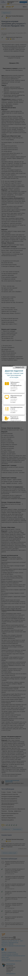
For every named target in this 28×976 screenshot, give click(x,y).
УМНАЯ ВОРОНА (10, 964)
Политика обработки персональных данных (13, 955)
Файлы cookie (5, 957)
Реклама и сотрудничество (8, 952)
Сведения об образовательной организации (13, 946)
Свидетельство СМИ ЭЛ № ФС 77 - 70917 (12, 941)
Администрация (5, 959)
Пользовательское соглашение (9, 954)
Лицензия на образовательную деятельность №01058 (9, 943)
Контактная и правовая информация (11, 960)
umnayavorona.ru (10, 973)
